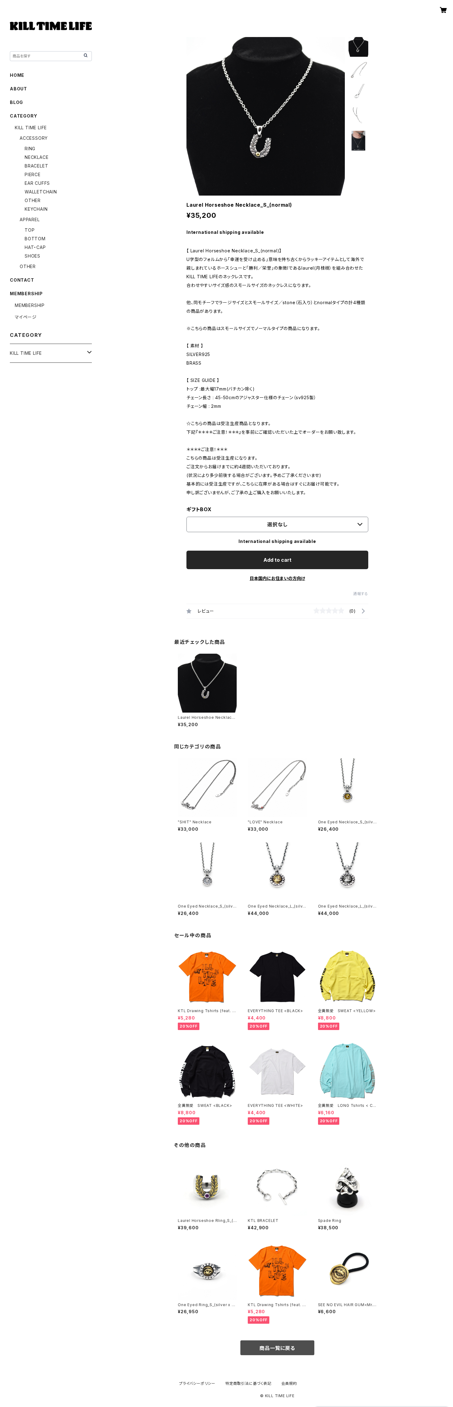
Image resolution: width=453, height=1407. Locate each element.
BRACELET (36, 165)
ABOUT (18, 88)
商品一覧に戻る (277, 1348)
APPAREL (30, 219)
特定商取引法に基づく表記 (248, 1383)
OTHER (33, 200)
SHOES (32, 256)
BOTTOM (35, 238)
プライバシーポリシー (197, 1383)
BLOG (16, 102)
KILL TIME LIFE (31, 127)
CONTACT (22, 280)
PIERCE (33, 174)
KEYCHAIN (36, 209)
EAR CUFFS (37, 183)
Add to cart (277, 560)
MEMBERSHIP (30, 305)
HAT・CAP (35, 247)
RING (30, 148)
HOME (17, 75)
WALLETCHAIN (41, 191)
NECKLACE (36, 157)
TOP (30, 230)
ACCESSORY (34, 138)
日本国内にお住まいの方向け (277, 578)
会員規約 (289, 1383)
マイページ (26, 317)
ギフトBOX (199, 509)
